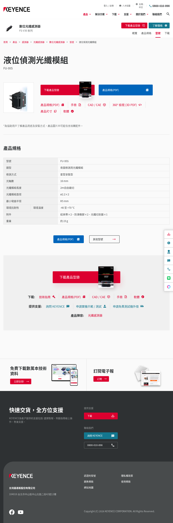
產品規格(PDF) (50, 105)
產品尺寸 (46, 111)
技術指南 (45, 297)
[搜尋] (168, 14)
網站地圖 (88, 487)
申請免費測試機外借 (126, 306)
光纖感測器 (95, 315)
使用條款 (126, 481)
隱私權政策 (127, 475)
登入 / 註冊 (109, 5)
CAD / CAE (94, 105)
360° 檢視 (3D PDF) (125, 105)
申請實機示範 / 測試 (89, 306)
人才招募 (126, 5)
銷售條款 (88, 481)
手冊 (74, 105)
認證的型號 (90, 475)
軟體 (66, 111)
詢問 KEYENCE (55, 306)
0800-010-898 (161, 6)
